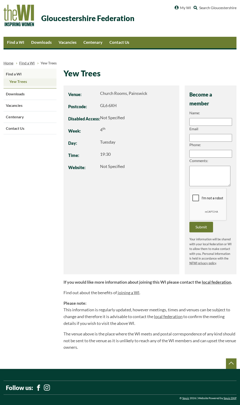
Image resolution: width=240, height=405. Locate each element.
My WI (185, 8)
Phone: (195, 145)
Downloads (41, 42)
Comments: (198, 161)
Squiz (185, 398)
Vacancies (67, 42)
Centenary (92, 42)
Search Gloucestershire (217, 8)
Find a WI (15, 42)
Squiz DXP (230, 398)
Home (8, 63)
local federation (216, 282)
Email (193, 129)
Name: (194, 113)
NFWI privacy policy (202, 263)
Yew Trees (18, 81)
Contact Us (119, 42)
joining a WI (128, 292)
